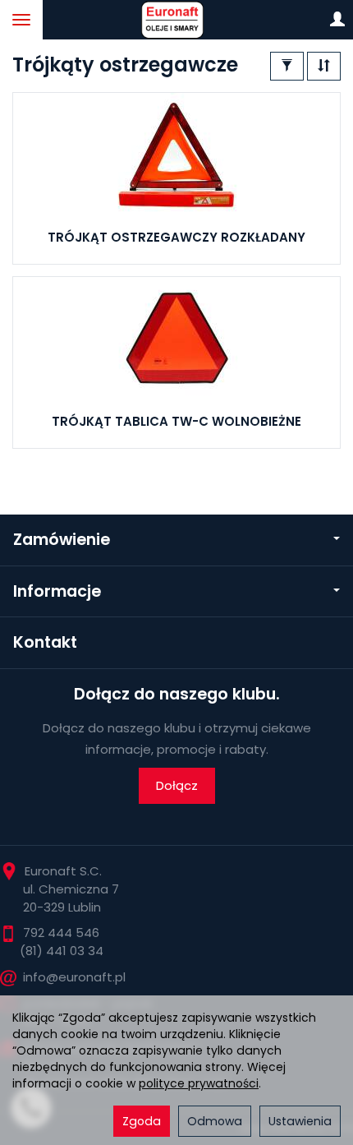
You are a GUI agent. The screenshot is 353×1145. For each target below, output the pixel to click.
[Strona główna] (176, 19)
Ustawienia (300, 1121)
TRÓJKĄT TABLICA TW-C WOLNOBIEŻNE (176, 421)
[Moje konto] (337, 19)
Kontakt (45, 642)
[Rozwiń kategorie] (21, 19)
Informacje (57, 591)
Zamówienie (61, 540)
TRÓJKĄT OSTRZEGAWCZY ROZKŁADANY (176, 237)
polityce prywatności (199, 1083)
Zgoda (141, 1121)
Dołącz (177, 785)
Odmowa (214, 1121)
